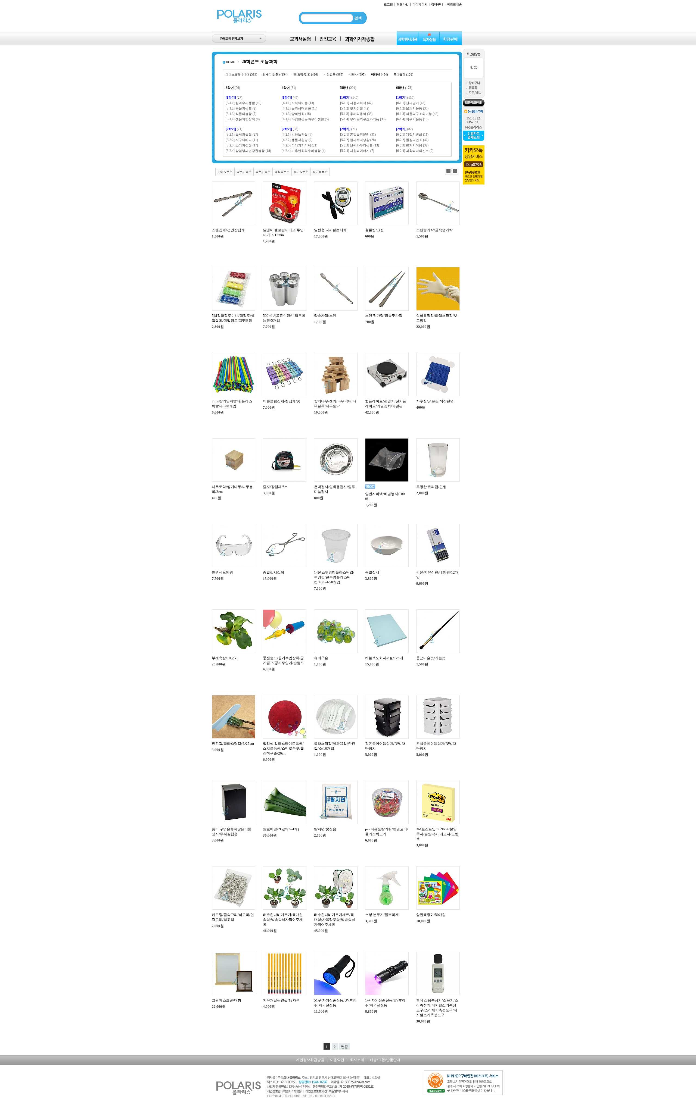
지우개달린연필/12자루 (281, 1000)
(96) (233, 88)
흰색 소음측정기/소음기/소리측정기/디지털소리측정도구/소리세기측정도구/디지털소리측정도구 (437, 1007)
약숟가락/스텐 (325, 316)
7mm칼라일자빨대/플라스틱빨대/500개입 (232, 403)
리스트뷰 (448, 171)
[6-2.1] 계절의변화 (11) (412, 134)
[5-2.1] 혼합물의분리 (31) (358, 134)
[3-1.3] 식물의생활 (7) (241, 114)
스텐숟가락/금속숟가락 (434, 230)
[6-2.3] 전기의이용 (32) (412, 145)
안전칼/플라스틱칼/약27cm (233, 743)
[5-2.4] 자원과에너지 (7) (357, 151)
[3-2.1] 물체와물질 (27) (242, 134)
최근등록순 (320, 171)
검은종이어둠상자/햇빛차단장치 (385, 745)
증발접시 (372, 572)
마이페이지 (419, 4)
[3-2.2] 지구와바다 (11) (242, 140)
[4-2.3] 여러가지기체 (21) (299, 145)
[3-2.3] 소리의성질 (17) (242, 145)
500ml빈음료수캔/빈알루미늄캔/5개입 (284, 318)
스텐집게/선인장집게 (228, 230)
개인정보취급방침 (310, 1060)
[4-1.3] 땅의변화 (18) (296, 114)
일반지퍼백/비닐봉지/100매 (385, 496)
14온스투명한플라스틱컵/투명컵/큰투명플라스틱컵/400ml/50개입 (334, 577)
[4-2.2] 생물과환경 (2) (297, 140)
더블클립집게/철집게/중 (281, 401)
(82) (404, 129)
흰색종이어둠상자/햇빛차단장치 (436, 745)
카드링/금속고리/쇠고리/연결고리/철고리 (233, 917)
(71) (234, 129)
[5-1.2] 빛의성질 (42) (354, 108)
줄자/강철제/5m (275, 487)
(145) (349, 97)
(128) (403, 74)
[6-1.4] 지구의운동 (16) (412, 119)
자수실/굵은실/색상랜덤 (435, 401)
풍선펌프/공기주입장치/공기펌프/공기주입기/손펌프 (283, 660)
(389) (333, 74)
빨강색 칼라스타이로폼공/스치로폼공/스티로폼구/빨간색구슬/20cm (283, 748)
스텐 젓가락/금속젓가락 (383, 316)
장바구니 (437, 4)
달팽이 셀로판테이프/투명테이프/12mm (283, 232)
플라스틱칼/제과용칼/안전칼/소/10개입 (334, 745)
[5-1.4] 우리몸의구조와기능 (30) (363, 119)
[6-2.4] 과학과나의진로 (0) (414, 151)
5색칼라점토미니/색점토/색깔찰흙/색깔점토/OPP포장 (233, 318)
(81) (289, 88)
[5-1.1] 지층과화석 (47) (356, 103)
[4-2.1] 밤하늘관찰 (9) (297, 134)
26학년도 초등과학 (260, 61)
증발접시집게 (273, 572)
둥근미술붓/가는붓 (431, 658)
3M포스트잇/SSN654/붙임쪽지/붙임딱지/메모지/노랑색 (437, 834)
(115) (405, 97)
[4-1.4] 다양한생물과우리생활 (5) (305, 119)
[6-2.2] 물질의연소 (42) (412, 140)
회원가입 (403, 4)
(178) (404, 88)
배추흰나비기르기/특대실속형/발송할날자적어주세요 (283, 920)
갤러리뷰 (455, 171)
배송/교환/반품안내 (385, 1060)
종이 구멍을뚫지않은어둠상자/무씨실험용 (231, 831)
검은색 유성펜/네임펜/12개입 (437, 574)
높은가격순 (263, 171)
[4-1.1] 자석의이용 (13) (298, 103)
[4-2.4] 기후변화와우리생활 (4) (303, 151)
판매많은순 (224, 171)
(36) (290, 129)
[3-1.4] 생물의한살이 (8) (243, 119)
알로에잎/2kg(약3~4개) (281, 829)
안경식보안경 (222, 572)
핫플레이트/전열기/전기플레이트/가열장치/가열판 (385, 403)
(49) (290, 97)
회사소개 (357, 1060)
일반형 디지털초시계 (330, 230)
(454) (379, 74)
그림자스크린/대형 (226, 1000)
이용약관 (337, 1060)
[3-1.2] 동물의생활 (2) (241, 108)
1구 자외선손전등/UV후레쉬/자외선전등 (385, 1002)
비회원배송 (454, 4)
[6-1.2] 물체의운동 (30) (412, 108)
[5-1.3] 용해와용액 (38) (356, 114)
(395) (357, 74)
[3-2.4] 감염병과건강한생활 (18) (248, 151)
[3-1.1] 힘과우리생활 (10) (243, 103)
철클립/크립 (374, 230)
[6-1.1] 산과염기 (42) (410, 103)
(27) (234, 97)
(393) (241, 74)
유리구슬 (321, 658)
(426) (305, 74)
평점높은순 (282, 171)
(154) (275, 74)
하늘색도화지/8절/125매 (384, 658)
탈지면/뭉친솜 (325, 829)
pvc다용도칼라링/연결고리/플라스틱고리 (386, 831)
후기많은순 (301, 171)
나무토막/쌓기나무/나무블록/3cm (232, 489)
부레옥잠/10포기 (225, 658)
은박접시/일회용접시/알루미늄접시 (334, 489)
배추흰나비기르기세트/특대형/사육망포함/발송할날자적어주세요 (334, 920)
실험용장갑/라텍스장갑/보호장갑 (436, 318)
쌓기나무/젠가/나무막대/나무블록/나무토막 (335, 403)
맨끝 (344, 1047)
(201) (348, 88)
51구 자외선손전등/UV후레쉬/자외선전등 (335, 1002)
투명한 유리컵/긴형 (431, 487)
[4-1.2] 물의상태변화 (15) (299, 108)
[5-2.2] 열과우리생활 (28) (358, 140)
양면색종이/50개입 (431, 915)
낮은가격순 (244, 171)
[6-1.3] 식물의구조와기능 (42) (417, 114)
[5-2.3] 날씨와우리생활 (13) (359, 145)
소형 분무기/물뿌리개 (382, 915)
